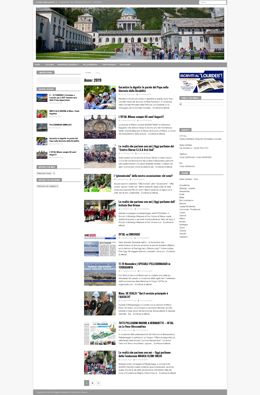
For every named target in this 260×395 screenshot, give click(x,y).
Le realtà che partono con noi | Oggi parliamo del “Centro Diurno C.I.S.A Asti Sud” (146, 148)
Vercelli (182, 234)
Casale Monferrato (187, 206)
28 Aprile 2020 (56, 116)
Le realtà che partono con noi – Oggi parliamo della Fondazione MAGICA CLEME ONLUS (145, 354)
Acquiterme (184, 185)
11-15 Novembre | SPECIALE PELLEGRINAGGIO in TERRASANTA (144, 265)
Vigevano (183, 237)
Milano (182, 218)
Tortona (182, 231)
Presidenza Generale (67, 65)
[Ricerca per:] (212, 2)
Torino (182, 228)
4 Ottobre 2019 (127, 209)
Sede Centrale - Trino (188, 179)
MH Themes (82, 392)
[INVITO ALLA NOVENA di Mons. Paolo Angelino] (42, 114)
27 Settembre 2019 (128, 271)
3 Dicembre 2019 (128, 94)
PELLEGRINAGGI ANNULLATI (60, 124)
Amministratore (144, 94)
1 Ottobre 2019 (127, 238)
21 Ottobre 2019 (127, 153)
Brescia (182, 203)
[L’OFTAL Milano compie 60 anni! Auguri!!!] (42, 155)
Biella (181, 197)
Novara (182, 222)
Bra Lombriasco (186, 200)
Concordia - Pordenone (189, 209)
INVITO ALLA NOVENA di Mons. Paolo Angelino (64, 112)
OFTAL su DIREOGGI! (129, 234)
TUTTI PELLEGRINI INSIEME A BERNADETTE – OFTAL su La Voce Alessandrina (146, 324)
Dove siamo (125, 65)
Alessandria (184, 191)
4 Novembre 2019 (128, 120)
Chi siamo (49, 65)
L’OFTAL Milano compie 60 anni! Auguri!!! (141, 117)
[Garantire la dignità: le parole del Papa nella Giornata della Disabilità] (42, 141)
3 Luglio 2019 (126, 330)
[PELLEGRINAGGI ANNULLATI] (42, 127)
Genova (182, 215)
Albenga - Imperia (187, 188)
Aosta (181, 194)
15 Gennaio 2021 (56, 103)
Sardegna (183, 225)
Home (37, 65)
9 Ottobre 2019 (122, 179)
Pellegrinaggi (90, 65)
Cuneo (182, 213)
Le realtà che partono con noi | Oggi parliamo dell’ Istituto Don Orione (147, 203)
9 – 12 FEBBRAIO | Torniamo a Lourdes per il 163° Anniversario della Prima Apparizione (63, 97)
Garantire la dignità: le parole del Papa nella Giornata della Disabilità (143, 89)
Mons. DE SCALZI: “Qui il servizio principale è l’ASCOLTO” (143, 295)
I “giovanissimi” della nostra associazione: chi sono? (143, 176)
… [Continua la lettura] (160, 108)
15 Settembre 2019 (128, 300)
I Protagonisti (109, 65)
